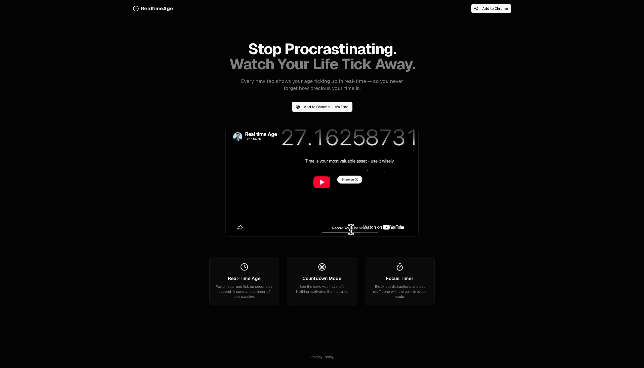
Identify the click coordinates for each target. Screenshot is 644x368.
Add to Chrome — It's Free (326, 107)
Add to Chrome (495, 8)
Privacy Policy (322, 357)
